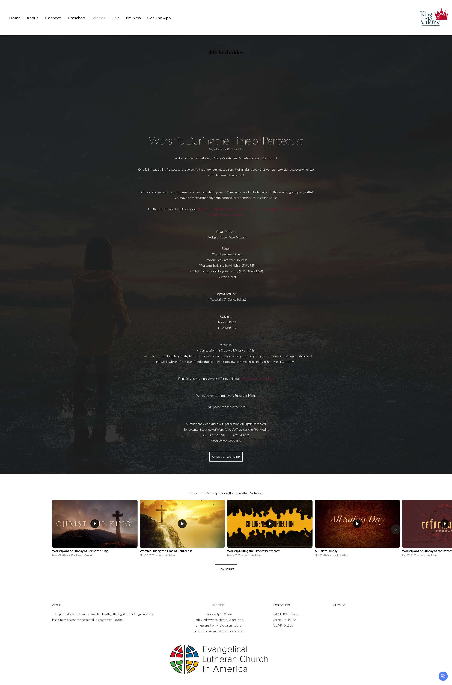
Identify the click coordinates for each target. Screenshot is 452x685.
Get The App (159, 17)
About (33, 17)
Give (115, 17)
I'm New (133, 17)
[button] (395, 529)
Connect (53, 17)
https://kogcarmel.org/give (257, 378)
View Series (226, 569)
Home (15, 17)
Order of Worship (226, 456)
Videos (99, 17)
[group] (95, 529)
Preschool (77, 17)
